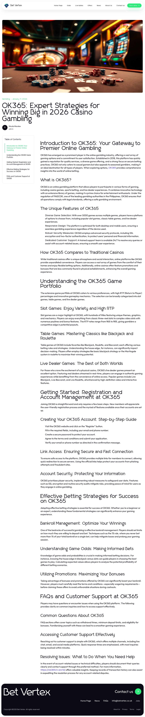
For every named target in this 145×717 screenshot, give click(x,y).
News (97, 700)
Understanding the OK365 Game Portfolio (19, 156)
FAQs (105, 700)
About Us (117, 709)
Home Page (85, 700)
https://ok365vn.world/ (53, 670)
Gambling (6, 99)
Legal (138, 709)
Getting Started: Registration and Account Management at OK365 (19, 163)
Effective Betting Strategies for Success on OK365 (18, 170)
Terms (132, 709)
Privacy (124, 709)
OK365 (112, 167)
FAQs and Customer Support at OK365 (18, 177)
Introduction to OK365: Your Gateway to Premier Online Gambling (17, 148)
